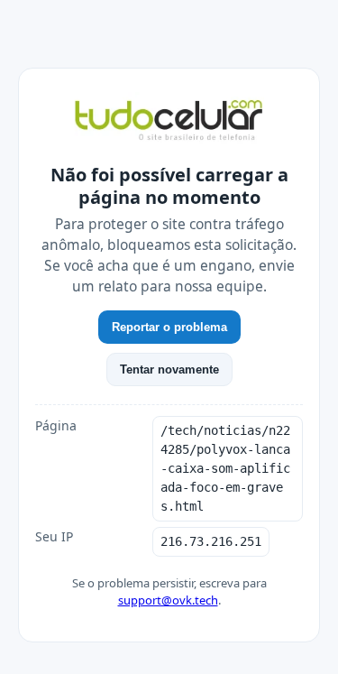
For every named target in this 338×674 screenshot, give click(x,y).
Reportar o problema (169, 327)
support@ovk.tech (168, 600)
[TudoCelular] (169, 122)
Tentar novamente (169, 369)
